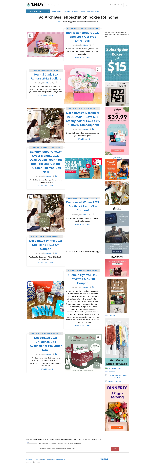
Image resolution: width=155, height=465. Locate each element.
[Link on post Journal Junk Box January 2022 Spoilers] (83, 84)
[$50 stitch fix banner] (117, 342)
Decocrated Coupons (80, 108)
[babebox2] (117, 266)
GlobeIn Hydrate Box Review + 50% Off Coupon (82, 279)
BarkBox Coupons (87, 28)
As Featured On (60, 459)
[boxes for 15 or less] (117, 63)
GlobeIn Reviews (91, 270)
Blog (96, 28)
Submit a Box (30, 459)
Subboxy (84, 45)
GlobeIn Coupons (78, 270)
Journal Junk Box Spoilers (48, 70)
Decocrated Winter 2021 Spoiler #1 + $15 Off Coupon (45, 244)
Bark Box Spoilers (73, 28)
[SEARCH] (126, 5)
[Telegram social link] (107, 459)
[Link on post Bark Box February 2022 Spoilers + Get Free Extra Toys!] (46, 44)
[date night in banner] (117, 230)
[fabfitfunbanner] (117, 131)
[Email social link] (103, 459)
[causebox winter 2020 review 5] (117, 193)
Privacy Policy (46, 459)
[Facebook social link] (100, 459)
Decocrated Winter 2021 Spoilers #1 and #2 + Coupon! (82, 206)
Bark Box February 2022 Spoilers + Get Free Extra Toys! (82, 36)
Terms (53, 459)
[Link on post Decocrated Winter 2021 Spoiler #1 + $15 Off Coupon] (83, 251)
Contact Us (38, 459)
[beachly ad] (110, 316)
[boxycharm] (110, 372)
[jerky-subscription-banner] (117, 296)
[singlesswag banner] (113, 368)
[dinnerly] (117, 407)
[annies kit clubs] (117, 94)
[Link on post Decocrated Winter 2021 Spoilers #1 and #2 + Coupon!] (46, 213)
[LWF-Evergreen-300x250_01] (113, 381)
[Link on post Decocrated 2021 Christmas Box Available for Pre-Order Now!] (83, 353)
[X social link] (101, 459)
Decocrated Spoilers (43, 333)
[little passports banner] (117, 168)
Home (59, 22)
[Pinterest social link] (104, 459)
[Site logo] (35, 5)
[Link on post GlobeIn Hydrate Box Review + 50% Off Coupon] (46, 300)
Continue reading (82, 57)
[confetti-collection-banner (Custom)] (117, 376)
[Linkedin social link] (106, 459)
